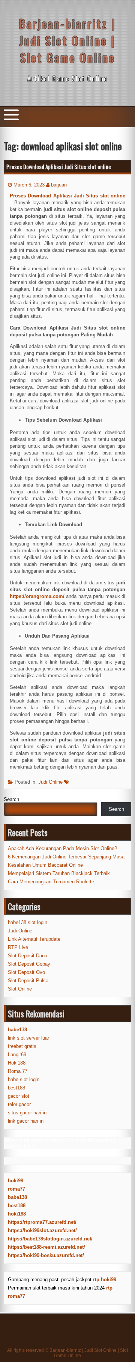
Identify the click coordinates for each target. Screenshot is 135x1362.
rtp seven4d (37, 1140)
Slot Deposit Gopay (29, 964)
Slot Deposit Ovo (26, 972)
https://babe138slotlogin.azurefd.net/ (50, 1239)
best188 (16, 1088)
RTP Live (18, 947)
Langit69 (17, 1054)
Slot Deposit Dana (27, 955)
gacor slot (18, 1096)
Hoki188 (17, 1063)
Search (11, 799)
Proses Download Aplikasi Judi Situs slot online (58, 166)
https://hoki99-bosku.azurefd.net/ (46, 1255)
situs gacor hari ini (28, 1112)
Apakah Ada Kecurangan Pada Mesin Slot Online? (62, 848)
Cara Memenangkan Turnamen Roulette (51, 881)
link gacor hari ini (26, 1121)
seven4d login (19, 1146)
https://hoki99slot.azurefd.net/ (42, 1230)
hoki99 (15, 1180)
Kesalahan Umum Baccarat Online (45, 865)
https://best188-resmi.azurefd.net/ (46, 1247)
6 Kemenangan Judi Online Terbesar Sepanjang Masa (66, 857)
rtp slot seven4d (97, 1140)
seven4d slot (65, 1140)
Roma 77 (17, 1071)
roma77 (16, 1189)
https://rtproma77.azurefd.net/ (42, 1222)
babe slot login (23, 1079)
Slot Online (20, 989)
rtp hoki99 (104, 1279)
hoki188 (17, 1214)
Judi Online (50, 782)
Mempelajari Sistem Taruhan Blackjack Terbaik (59, 873)
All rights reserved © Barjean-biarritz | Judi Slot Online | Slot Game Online (67, 1353)
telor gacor (19, 1104)
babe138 (17, 1197)
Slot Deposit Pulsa (28, 980)
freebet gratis (22, 1046)
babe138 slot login (27, 922)
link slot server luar (28, 1038)
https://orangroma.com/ (37, 596)
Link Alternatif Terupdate (34, 939)
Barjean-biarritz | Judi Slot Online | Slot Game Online (67, 40)
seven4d (13, 1140)
